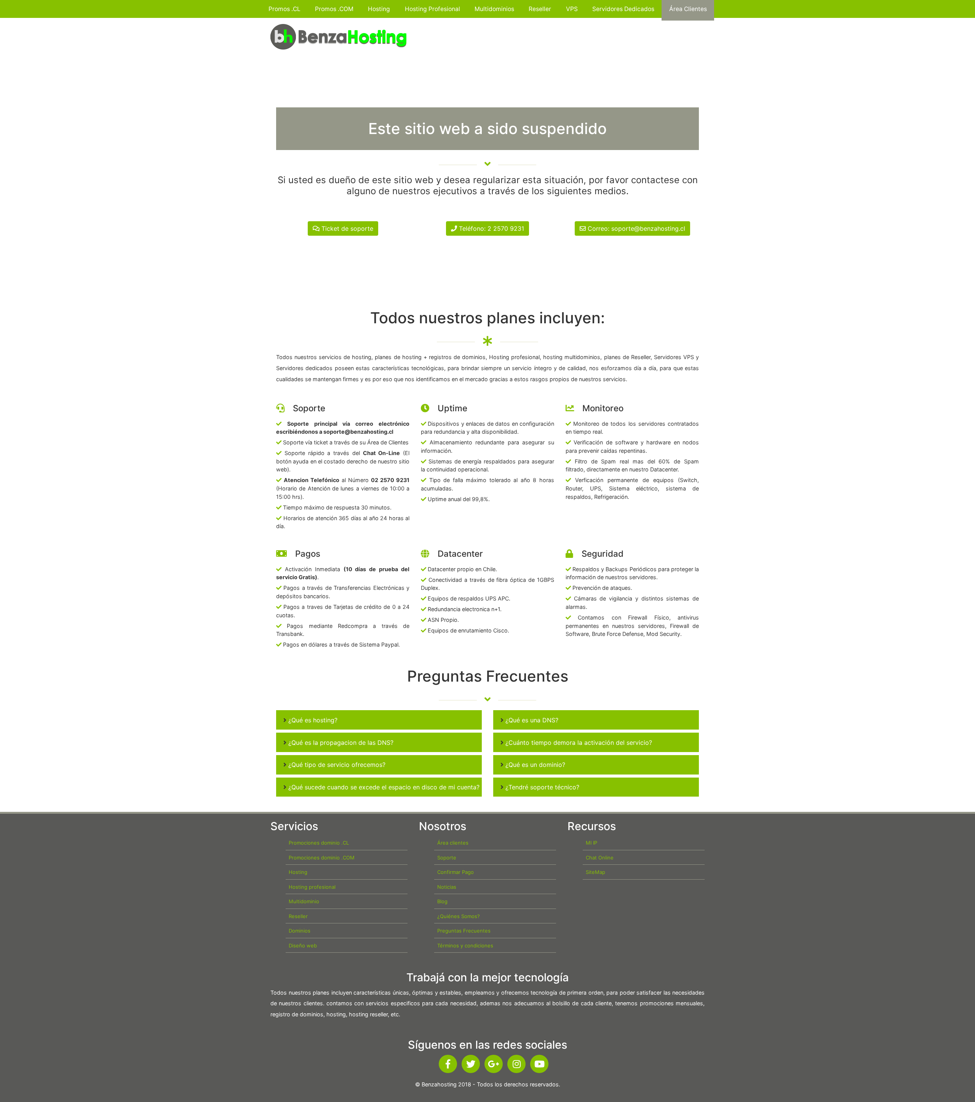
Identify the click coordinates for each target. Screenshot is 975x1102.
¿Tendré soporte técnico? (541, 787)
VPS (572, 9)
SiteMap (595, 872)
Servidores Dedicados (623, 9)
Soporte (446, 857)
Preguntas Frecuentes (464, 931)
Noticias (446, 887)
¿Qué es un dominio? (534, 764)
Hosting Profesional (432, 9)
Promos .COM (334, 9)
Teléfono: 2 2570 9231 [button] (490, 228)
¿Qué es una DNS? (530, 720)
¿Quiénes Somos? (458, 916)
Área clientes (452, 843)
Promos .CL (284, 9)
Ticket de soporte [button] (346, 228)
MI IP (591, 843)
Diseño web (303, 945)
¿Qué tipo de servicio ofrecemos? (335, 764)
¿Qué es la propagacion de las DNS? (339, 742)
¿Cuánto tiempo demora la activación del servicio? (577, 742)
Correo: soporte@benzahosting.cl (635, 228)
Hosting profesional (312, 887)
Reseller (540, 9)
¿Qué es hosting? (311, 720)
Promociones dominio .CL (319, 843)
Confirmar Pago (455, 872)
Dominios (299, 931)
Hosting (379, 9)
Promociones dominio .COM (322, 857)
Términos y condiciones (465, 945)
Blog (442, 901)
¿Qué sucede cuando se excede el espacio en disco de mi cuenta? (383, 787)
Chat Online (600, 857)
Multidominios (494, 9)
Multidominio (304, 901)
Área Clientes (688, 9)
